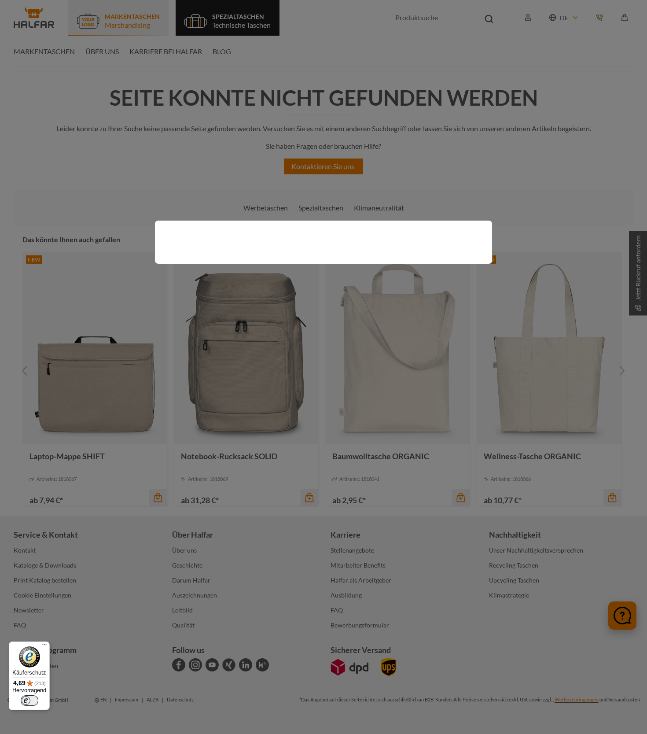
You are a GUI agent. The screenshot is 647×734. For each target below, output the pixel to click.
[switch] (29, 700)
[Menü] (44, 647)
